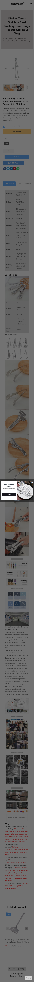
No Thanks (9, 497)
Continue (9, 494)
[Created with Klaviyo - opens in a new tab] (17, 500)
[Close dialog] (32, 482)
